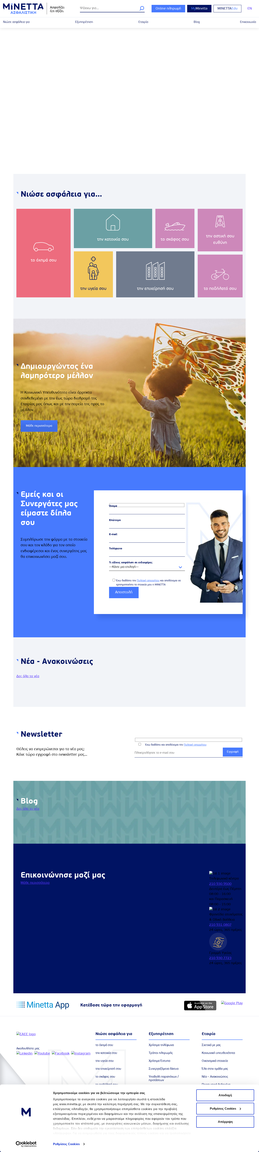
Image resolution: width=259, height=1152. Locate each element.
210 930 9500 (220, 884)
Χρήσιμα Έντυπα (159, 1061)
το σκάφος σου (105, 1076)
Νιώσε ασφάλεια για (16, 22)
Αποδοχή (225, 1095)
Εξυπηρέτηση (84, 22)
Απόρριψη (225, 1121)
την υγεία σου (105, 1061)
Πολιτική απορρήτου (148, 580)
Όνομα (113, 506)
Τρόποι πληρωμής (161, 1053)
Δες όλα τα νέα (27, 676)
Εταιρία (143, 22)
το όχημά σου (104, 1045)
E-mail (113, 534)
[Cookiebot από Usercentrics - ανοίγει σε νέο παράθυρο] (26, 1144)
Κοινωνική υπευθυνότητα (218, 1053)
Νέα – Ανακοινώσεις (215, 1076)
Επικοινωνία (248, 22)
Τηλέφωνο (115, 548)
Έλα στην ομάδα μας (215, 1069)
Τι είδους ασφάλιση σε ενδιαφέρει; (131, 562)
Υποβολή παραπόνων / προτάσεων (164, 1078)
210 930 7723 (220, 958)
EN (249, 8)
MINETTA (227, 8)
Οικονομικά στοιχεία (215, 1061)
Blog (197, 22)
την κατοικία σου (106, 1053)
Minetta (199, 8)
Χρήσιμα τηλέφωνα (161, 1045)
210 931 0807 (220, 925)
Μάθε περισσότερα (39, 426)
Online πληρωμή (168, 8)
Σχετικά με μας (211, 1045)
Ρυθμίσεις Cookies (66, 1144)
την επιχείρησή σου (108, 1069)
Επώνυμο (115, 520)
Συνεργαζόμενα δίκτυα (163, 1069)
